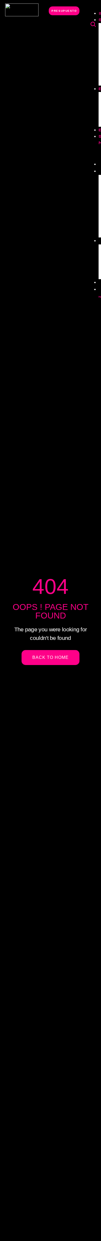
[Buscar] (93, 24)
